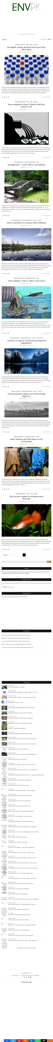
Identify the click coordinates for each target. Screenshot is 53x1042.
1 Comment (29, 167)
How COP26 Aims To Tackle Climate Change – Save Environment (22, 862)
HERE (5, 587)
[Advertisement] (26, 22)
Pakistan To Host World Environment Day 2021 (18, 909)
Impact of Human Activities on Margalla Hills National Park (21, 811)
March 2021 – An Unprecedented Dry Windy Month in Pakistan (22, 925)
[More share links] (50, 1040)
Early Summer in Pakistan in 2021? (15, 702)
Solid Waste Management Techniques (16, 687)
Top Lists (39, 220)
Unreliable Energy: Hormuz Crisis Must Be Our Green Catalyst (17, 635)
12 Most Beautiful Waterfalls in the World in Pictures (19, 800)
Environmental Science (30, 162)
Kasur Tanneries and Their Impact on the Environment (26, 440)
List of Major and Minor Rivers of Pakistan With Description (18, 638)
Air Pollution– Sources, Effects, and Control (17, 842)
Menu (5, 39)
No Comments (30, 52)
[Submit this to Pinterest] (19, 1040)
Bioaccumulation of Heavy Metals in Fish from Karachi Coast (26, 105)
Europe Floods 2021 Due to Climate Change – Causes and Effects (22, 940)
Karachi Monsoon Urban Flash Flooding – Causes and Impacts (21, 790)
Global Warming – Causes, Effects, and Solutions (18, 888)
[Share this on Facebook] (7, 1040)
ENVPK (3, 638)
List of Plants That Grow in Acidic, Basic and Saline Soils (20, 873)
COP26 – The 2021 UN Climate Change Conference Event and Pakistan (23, 899)
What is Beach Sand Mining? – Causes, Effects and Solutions (21, 847)
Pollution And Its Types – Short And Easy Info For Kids (20, 723)
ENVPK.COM (26, 982)
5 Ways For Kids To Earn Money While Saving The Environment (18, 644)
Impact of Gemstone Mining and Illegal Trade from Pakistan (21, 707)
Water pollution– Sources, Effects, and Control (26, 281)
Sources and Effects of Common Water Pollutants (26, 223)
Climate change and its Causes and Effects (17, 759)
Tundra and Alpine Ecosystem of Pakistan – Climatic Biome (21, 852)
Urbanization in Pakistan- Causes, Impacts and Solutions (20, 718)
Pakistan (36, 44)
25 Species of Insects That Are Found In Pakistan (19, 930)
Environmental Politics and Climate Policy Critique (19, 914)
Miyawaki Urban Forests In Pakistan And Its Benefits (19, 780)
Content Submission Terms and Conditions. (30, 975)
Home (27, 44)
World (35, 493)
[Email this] (44, 1040)
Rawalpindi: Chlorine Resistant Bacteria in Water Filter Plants (26, 48)
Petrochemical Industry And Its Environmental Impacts (20, 795)
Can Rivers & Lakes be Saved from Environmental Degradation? (26, 341)
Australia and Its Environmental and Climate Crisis (19, 806)
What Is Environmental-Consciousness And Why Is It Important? (22, 754)
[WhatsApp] (38, 1040)
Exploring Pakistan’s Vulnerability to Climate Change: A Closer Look (23, 692)
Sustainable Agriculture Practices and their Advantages (20, 712)
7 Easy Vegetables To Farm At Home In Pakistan (18, 919)
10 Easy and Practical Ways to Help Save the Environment (20, 935)
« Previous (5, 555)
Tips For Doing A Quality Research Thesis (17, 837)
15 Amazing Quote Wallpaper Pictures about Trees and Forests (22, 764)
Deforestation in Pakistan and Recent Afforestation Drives (21, 883)
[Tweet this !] (13, 1040)
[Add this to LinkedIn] (31, 1040)
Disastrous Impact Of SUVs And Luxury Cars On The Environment (22, 769)
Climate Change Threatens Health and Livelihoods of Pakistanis (22, 826)
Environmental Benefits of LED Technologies (18, 894)
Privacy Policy (15, 975)
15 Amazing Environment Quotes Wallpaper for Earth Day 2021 (22, 857)
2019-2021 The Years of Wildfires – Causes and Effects (20, 816)
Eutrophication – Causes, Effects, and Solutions (26, 165)
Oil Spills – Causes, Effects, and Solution (17, 728)
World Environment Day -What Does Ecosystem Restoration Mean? (23, 868)
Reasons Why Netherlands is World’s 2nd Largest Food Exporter (22, 738)
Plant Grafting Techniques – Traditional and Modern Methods (21, 904)
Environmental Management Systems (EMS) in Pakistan (20, 733)
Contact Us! (24, 596)
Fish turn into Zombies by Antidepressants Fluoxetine (26, 497)
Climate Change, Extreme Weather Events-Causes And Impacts (22, 744)
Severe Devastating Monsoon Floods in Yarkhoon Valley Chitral (22, 878)
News (31, 44)
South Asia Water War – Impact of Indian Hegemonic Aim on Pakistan (23, 831)
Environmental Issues (20, 44)
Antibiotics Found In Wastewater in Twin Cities (18, 749)
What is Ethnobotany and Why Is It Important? (18, 785)
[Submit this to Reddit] (25, 1040)
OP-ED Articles (39, 338)
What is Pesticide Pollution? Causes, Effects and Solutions (21, 821)
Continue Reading (46, 97)
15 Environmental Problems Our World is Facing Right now (26, 395)
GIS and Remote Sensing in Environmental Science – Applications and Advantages (26, 775)
